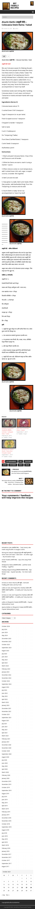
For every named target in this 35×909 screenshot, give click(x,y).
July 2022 (4, 690)
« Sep (3, 895)
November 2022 (6, 678)
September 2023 (6, 647)
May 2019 (5, 802)
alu (21, 461)
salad (27, 465)
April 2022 (5, 699)
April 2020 (5, 769)
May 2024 (5, 635)
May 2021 (5, 729)
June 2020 (5, 763)
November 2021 (6, 711)
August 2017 (5, 866)
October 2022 (6, 681)
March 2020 (5, 772)
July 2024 (4, 629)
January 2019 (5, 815)
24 (31, 887)
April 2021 (5, 733)
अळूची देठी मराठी (6, 64)
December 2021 (6, 708)
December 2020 (6, 745)
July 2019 (4, 796)
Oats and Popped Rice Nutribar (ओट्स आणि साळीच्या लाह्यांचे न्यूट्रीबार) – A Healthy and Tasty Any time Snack (17, 590)
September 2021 (6, 717)
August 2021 (5, 720)
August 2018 (5, 830)
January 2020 (5, 778)
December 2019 (6, 781)
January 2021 (5, 742)
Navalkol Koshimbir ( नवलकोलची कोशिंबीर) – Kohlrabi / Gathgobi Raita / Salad (8, 431)
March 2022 (5, 702)
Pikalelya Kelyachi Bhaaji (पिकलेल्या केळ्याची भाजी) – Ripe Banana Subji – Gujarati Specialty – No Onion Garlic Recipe (17, 572)
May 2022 (5, 696)
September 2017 (6, 863)
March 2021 (5, 736)
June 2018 (5, 836)
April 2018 (5, 842)
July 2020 (4, 760)
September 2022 (6, 684)
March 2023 (5, 666)
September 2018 (6, 827)
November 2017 (6, 857)
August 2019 (5, 793)
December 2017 (6, 854)
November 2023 (6, 641)
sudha (16, 28)
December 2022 (6, 675)
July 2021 (4, 723)
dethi (4, 465)
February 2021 (6, 739)
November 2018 (6, 821)
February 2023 (6, 669)
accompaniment (11, 461)
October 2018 (6, 824)
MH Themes (28, 907)
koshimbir (13, 465)
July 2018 (4, 833)
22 (22, 887)
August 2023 (5, 650)
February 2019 (6, 812)
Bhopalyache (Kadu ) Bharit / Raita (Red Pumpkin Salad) (8, 451)
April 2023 (5, 663)
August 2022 (5, 687)
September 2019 (6, 790)
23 (26, 887)
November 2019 (6, 784)
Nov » (7, 895)
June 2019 (5, 799)
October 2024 (6, 626)
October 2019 (6, 787)
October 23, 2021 (7, 28)
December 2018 (6, 818)
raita (20, 465)
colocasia (28, 461)
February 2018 (6, 848)
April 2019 (5, 805)
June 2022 (5, 693)
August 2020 (5, 757)
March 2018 (5, 845)
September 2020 (6, 754)
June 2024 (5, 632)
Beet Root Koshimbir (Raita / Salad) (23, 429)
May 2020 (5, 766)
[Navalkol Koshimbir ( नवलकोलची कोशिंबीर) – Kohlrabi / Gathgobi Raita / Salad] (8, 423)
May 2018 (5, 839)
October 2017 (6, 860)
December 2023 (6, 638)
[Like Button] (4, 56)
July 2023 (4, 654)
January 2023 (5, 672)
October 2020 (6, 751)
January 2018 (5, 851)
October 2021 (6, 714)
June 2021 (5, 726)
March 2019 (5, 809)
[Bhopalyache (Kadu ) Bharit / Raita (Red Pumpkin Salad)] (8, 444)
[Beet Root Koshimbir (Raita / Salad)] (23, 423)
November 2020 (6, 748)
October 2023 (6, 644)
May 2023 (5, 660)
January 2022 (5, 705)
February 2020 (6, 775)
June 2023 (5, 657)
